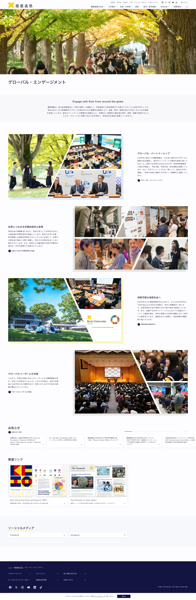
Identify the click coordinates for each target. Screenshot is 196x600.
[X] (166, 2)
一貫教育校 (176, 7)
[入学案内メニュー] (116, 6)
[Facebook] (162, 2)
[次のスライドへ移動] (185, 431)
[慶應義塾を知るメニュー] (105, 6)
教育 (137, 7)
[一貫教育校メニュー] (182, 6)
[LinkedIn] (34, 587)
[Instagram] (169, 2)
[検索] (187, 7)
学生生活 (164, 7)
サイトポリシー (99, 596)
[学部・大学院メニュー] (132, 6)
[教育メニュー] (140, 6)
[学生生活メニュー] (169, 6)
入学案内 (111, 7)
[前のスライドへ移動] (180, 431)
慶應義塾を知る (97, 7)
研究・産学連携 (150, 7)
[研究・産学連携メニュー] (157, 6)
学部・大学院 (125, 7)
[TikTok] (176, 2)
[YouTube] (173, 2)
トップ (10, 567)
